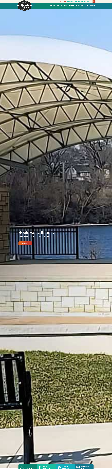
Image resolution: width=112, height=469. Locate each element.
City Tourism (77, 1)
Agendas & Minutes (70, 1)
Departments (71, 5)
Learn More (25, 243)
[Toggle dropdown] (52, 6)
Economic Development (62, 5)
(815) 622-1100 (63, 1)
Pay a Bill (83, 1)
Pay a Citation (88, 1)
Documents (92, 5)
